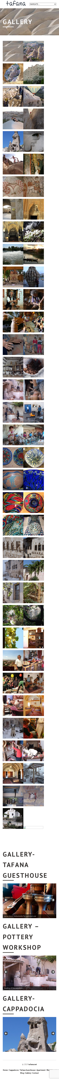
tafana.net (32, 1064)
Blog (22, 1073)
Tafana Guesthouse (27, 1070)
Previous (6, 900)
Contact (35, 1073)
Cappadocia (13, 1070)
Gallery (28, 1073)
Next (53, 900)
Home (5, 1070)
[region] (29, 900)
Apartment (41, 1070)
